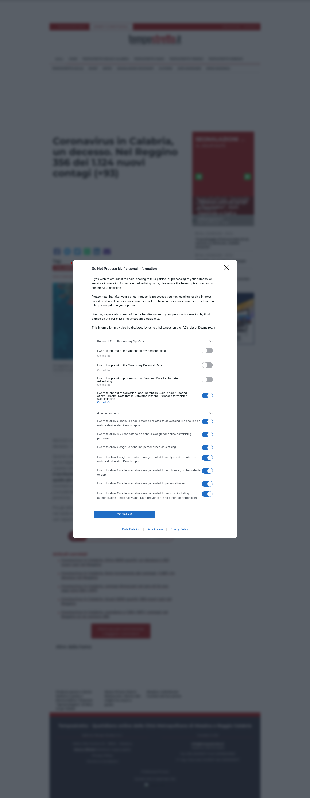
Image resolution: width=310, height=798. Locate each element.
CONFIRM (124, 514)
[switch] (207, 350)
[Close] (228, 269)
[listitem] (155, 341)
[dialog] (155, 399)
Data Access (155, 529)
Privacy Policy (179, 529)
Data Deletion (131, 529)
